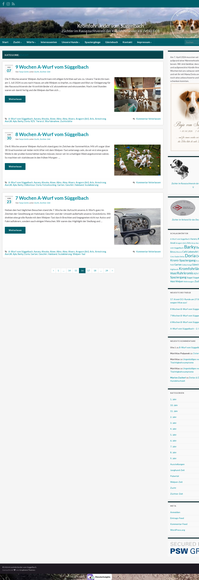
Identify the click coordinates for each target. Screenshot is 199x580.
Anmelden (175, 512)
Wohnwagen (189, 282)
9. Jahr (173, 458)
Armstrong (100, 118)
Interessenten (49, 42)
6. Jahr (173, 440)
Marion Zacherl (178, 377)
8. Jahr (173, 452)
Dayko (177, 257)
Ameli (172, 243)
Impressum (143, 42)
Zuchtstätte (66, 121)
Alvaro (71, 118)
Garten (60, 185)
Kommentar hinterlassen (148, 118)
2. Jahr (173, 417)
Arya (193, 243)
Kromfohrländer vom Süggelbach (110, 26)
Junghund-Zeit (177, 470)
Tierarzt (40, 121)
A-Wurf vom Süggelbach (20, 118)
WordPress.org (177, 530)
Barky (20, 121)
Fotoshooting (49, 185)
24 (107, 270)
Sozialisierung (91, 185)
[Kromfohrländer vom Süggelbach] (3, 3)
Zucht (17, 42)
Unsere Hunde (70, 42)
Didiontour (29, 185)
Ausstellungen (177, 464)
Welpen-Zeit (176, 482)
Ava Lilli (8, 121)
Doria (27, 121)
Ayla (15, 121)
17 (88, 270)
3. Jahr (173, 423)
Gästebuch (111, 42)
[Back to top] (192, 573)
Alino (59, 118)
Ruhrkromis (185, 273)
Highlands (174, 269)
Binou (173, 251)
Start (5, 42)
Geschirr (69, 185)
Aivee (53, 118)
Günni (195, 264)
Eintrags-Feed (177, 518)
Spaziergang (178, 277)
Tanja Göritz (24, 72)
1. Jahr (173, 399)
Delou (182, 257)
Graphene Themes (27, 570)
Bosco (179, 252)
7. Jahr (173, 446)
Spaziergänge (92, 42)
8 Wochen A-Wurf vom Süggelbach (52, 134)
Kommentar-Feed (178, 524)
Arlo (92, 118)
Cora (172, 257)
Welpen (179, 281)
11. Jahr (174, 411)
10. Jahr (174, 405)
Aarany (37, 118)
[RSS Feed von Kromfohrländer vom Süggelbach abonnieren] (13, 3)
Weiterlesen (15, 99)
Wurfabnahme (52, 121)
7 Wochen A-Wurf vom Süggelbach (52, 198)
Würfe (31, 42)
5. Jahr (173, 434)
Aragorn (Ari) (82, 118)
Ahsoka (45, 118)
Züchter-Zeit (45, 72)
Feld (172, 265)
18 (95, 270)
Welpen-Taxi (79, 254)
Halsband (79, 185)
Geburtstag (186, 265)
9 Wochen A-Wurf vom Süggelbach (52, 67)
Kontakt (127, 42)
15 (76, 270)
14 (69, 270)
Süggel (190, 277)
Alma (64, 118)
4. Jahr (173, 428)
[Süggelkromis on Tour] (8, 3)
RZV (33, 121)
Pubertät (174, 476)
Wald (172, 281)
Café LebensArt (190, 251)
